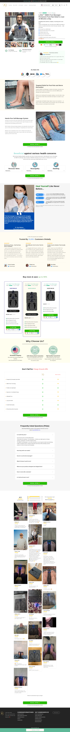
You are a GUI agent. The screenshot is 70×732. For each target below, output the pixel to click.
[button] (26, 5)
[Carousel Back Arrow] (6, 1)
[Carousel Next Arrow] (64, 1)
